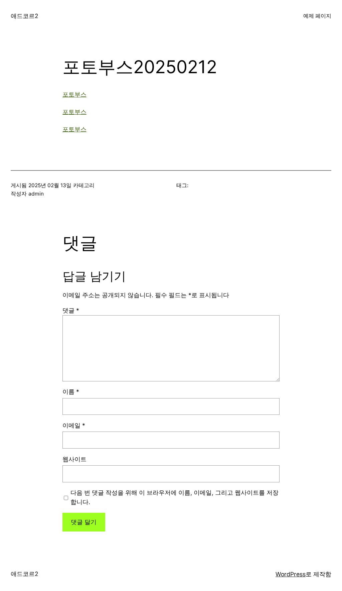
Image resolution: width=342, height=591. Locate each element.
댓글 (70, 310)
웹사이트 (74, 459)
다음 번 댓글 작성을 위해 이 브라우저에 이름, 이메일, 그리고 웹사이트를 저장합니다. (174, 497)
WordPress (291, 574)
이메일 (73, 425)
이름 (70, 391)
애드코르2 (24, 15)
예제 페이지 (317, 16)
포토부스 (74, 94)
